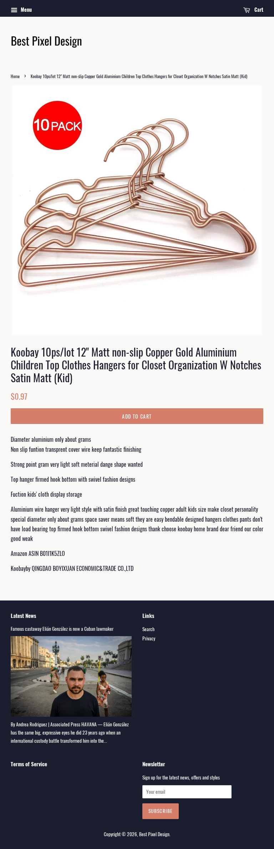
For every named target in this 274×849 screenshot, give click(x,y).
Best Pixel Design (154, 834)
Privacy (148, 638)
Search (148, 629)
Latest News (23, 615)
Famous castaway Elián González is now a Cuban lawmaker (62, 628)
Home (15, 76)
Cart (258, 9)
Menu (25, 9)
